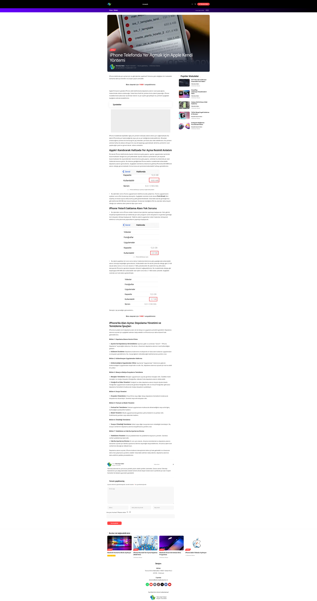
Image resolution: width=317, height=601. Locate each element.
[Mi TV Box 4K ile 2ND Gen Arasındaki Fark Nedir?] (184, 83)
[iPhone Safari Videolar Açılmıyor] (197, 543)
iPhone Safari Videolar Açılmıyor (196, 553)
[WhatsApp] (170, 464)
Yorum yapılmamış (143, 66)
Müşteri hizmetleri (161, 598)
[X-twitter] (162, 584)
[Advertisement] (140, 120)
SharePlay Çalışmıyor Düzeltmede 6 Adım (199, 91)
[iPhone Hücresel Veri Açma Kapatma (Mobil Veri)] (145, 543)
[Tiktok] (158, 584)
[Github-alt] (154, 584)
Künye (111, 10)
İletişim (116, 10)
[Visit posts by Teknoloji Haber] (112, 66)
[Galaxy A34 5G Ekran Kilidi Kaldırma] (184, 105)
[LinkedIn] (168, 464)
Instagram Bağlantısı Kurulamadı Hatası (197, 123)
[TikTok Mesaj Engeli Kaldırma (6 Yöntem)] (184, 115)
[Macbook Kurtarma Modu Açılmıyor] (119, 543)
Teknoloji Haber (120, 66)
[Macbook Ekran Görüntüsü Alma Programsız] (171, 543)
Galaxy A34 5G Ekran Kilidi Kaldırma (199, 103)
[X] (186, 4)
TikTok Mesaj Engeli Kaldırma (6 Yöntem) (200, 113)
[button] (195, 4)
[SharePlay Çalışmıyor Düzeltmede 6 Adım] (184, 94)
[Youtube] (169, 584)
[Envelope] (151, 584)
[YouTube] (188, 4)
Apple (113, 50)
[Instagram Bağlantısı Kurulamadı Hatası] (184, 126)
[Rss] (192, 4)
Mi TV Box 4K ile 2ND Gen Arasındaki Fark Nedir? (198, 80)
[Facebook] (184, 4)
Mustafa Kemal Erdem (196, 116)
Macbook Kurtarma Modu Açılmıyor (119, 553)
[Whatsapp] (147, 584)
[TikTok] (190, 4)
